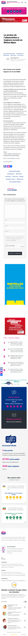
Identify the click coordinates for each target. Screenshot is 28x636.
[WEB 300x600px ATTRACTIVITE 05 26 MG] (15, 284)
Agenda (3, 570)
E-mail (6, 225)
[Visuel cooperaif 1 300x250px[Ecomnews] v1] (15, 326)
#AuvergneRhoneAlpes (9, 53)
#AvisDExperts (20, 53)
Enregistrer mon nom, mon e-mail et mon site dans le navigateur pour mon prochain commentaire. (15, 239)
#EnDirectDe (20, 179)
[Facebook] (1, 368)
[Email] (1, 373)
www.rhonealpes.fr (7, 161)
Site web (7, 231)
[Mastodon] (1, 370)
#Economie (20, 55)
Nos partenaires (11, 546)
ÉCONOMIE (4, 562)
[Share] (1, 375)
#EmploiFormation (10, 179)
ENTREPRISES (4, 578)
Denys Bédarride (14, 57)
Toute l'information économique (13, 2)
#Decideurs (13, 55)
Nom (6, 220)
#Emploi (21, 176)
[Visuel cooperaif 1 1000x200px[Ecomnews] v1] (14, 19)
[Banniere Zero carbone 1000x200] (14, 382)
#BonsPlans (6, 55)
